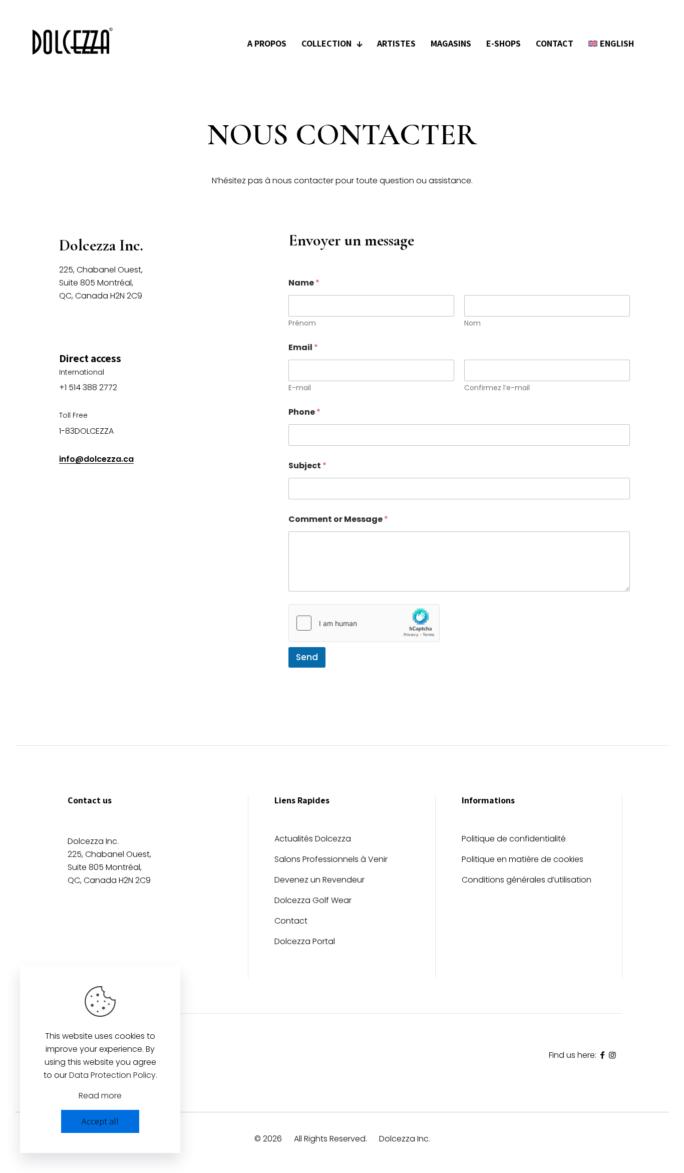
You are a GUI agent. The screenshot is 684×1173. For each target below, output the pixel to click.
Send (307, 657)
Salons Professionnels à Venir (331, 860)
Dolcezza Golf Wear (313, 901)
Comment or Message (338, 519)
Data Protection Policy (112, 1075)
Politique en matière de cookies (522, 860)
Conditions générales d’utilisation (526, 881)
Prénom (302, 323)
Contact (290, 922)
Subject (307, 465)
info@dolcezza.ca (96, 459)
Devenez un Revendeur (319, 881)
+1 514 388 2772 (88, 387)
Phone (304, 412)
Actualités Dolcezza (312, 839)
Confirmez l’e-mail (497, 388)
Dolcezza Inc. (404, 1138)
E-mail (299, 388)
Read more (100, 1095)
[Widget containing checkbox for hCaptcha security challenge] (364, 623)
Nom (472, 323)
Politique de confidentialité (514, 839)
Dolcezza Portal (304, 942)
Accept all (100, 1121)
